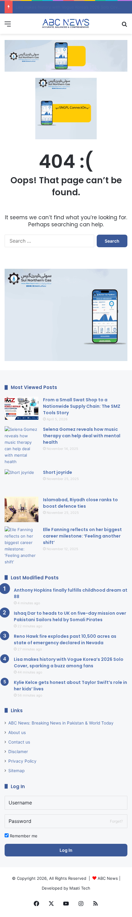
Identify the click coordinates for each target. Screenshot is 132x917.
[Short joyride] (21, 480)
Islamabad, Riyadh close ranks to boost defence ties (80, 503)
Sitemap (16, 770)
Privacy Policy (22, 761)
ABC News (108, 878)
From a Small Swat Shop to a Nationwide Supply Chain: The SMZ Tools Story (81, 406)
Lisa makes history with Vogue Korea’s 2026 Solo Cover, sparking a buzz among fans (68, 662)
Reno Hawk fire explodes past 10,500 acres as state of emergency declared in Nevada (65, 639)
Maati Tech (79, 888)
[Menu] (8, 26)
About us (17, 732)
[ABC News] (66, 24)
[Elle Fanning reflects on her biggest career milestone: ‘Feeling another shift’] (21, 545)
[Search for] (124, 26)
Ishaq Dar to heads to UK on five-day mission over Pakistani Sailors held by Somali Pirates (70, 616)
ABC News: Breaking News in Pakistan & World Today (61, 722)
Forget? (116, 821)
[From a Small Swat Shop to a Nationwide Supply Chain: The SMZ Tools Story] (21, 408)
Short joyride (57, 472)
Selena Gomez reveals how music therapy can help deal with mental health (81, 435)
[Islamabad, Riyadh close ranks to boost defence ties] (21, 509)
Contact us (19, 742)
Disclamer (18, 751)
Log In (66, 850)
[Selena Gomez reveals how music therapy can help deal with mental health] (21, 445)
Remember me (23, 835)
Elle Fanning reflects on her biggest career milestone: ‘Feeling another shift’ (82, 536)
